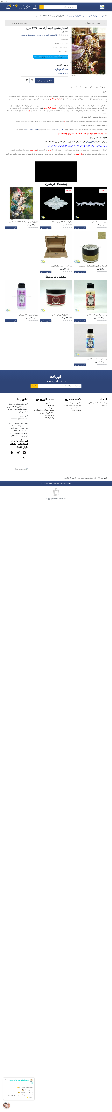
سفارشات (51, 405)
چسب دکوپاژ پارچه (31, 129)
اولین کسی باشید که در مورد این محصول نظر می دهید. (39, 35)
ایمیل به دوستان (63, 73)
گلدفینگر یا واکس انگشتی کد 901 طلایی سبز (92, 266)
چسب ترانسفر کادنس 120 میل (97, 359)
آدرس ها (51, 408)
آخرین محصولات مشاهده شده (71, 403)
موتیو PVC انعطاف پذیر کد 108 (97, 222)
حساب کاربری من (48, 403)
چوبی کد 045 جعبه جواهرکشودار (61, 266)
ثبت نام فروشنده (49, 418)
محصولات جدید (75, 408)
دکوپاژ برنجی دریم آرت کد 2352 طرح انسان (23, 222)
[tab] (102, 87)
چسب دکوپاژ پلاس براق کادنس (62, 315)
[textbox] (60, 7)
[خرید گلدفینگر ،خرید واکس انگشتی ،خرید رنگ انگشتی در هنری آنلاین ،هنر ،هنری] (90, 247)
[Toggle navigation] (80, 7)
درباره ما (104, 405)
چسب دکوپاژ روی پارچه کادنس (97, 315)
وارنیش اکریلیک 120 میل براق (28, 315)
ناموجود (103, 190)
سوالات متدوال (76, 410)
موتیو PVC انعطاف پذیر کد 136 (62, 222)
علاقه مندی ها (49, 415)
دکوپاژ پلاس (60, 129)
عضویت (34, 386)
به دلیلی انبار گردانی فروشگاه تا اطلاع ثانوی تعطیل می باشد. (44, 411)
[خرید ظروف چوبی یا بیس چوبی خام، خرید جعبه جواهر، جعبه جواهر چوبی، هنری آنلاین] (56, 247)
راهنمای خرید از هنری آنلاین (97, 403)
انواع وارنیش (90, 142)
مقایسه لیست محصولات (73, 405)
